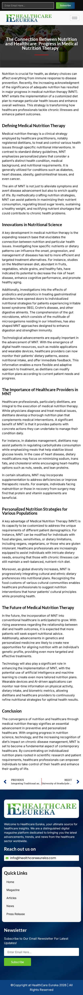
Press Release (15, 914)
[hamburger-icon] (74, 18)
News (10, 906)
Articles (11, 898)
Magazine (13, 890)
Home (10, 882)
